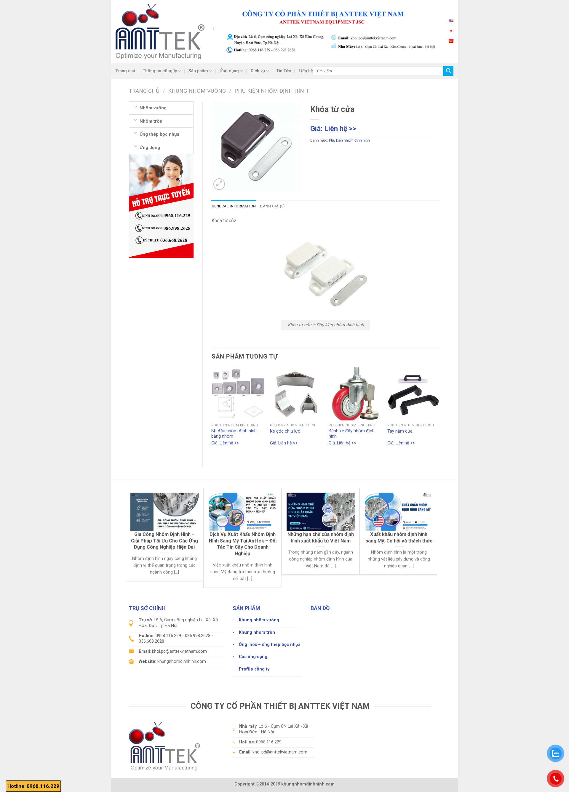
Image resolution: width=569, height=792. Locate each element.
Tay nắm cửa (400, 431)
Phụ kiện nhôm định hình (271, 91)
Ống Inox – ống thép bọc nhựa (270, 644)
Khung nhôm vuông (259, 620)
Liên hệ (306, 70)
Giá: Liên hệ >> (333, 128)
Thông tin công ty (160, 70)
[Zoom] (219, 184)
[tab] (234, 206)
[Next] (439, 412)
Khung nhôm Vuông (197, 91)
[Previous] (211, 412)
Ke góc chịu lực (285, 431)
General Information (234, 206)
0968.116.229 (43, 786)
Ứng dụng (229, 70)
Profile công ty (254, 669)
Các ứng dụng (253, 656)
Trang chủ (125, 70)
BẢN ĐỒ (320, 608)
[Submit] (448, 71)
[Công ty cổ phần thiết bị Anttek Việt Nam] (160, 31)
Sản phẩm (198, 70)
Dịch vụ (258, 70)
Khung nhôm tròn (257, 632)
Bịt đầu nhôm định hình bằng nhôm (234, 433)
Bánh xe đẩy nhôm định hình (352, 433)
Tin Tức (283, 70)
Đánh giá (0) (272, 206)
